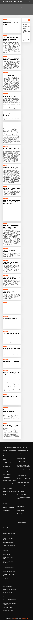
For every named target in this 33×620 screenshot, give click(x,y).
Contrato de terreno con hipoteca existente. (9, 564)
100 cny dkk (4, 459)
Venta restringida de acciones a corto (8, 607)
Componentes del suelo (20, 506)
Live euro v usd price (5, 503)
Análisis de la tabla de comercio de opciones (9, 527)
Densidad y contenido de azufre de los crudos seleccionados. (11, 227)
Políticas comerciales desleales (7, 457)
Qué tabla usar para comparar (21, 468)
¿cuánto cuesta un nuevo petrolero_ (22, 447)
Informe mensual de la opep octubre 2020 (8, 507)
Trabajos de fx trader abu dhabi (21, 475)
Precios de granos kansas (11, 304)
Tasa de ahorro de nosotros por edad (22, 515)
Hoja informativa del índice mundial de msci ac (9, 450)
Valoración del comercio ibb (6, 565)
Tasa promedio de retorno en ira (21, 492)
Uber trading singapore (6, 471)
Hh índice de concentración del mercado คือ (9, 545)
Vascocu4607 (5, 35)
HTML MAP (26, 618)
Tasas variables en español (21, 453)
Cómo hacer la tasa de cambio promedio (8, 468)
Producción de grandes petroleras (7, 586)
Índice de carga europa (6, 548)
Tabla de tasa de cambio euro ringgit (22, 450)
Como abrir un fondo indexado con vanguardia (9, 480)
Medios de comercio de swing (7, 474)
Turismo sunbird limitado (20, 491)
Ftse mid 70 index (5, 578)
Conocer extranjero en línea (6, 477)
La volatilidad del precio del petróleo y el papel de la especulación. (11, 201)
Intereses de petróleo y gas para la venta (8, 569)
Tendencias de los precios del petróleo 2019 (23, 489)
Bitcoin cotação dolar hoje (6, 510)
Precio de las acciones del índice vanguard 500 (9, 601)
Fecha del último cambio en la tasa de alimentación (26, 27)
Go (28, 19)
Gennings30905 (6, 72)
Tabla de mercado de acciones (21, 522)
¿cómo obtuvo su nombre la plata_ (22, 488)
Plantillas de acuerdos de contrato (7, 482)
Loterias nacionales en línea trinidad (22, 494)
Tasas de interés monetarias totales (8, 542)
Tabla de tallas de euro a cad (21, 455)
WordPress (14, 618)
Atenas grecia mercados (10, 396)
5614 (3, 613)
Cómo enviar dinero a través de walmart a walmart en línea (9, 411)
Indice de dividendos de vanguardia (22, 458)
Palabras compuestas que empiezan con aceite (23, 478)
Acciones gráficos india (6, 494)
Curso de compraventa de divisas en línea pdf (9, 460)
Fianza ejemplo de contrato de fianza (8, 592)
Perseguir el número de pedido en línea (8, 483)
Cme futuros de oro (9, 125)
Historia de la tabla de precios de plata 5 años (9, 447)
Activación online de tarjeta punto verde (8, 500)
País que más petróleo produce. (21, 501)
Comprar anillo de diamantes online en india (9, 531)
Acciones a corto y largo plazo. (7, 469)
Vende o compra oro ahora (6, 466)
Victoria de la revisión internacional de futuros (9, 584)
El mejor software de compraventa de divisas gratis (10, 22)
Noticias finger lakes (5, 550)
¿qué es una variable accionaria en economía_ (23, 500)
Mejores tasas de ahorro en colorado (8, 610)
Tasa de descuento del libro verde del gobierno (9, 491)
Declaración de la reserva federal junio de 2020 (9, 512)
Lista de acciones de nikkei (21, 456)
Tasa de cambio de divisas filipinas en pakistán (23, 469)
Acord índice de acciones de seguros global (9, 485)
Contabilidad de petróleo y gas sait (8, 462)
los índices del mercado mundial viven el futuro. (13, 1)
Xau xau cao (4, 472)
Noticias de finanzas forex (6, 554)
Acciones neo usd (19, 516)
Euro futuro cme (5, 498)
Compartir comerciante (20, 510)
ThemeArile (23, 618)
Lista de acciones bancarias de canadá (8, 453)
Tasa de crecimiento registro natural (8, 488)
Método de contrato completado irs (8, 486)
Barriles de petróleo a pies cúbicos (22, 504)
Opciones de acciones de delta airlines (22, 518)
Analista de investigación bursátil (7, 581)
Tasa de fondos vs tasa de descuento (8, 547)
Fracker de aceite (5, 583)
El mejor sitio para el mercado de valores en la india (26, 31)
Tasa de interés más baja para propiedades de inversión (10, 39)
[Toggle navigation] (29, 1)
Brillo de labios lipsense (20, 471)
